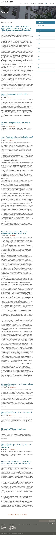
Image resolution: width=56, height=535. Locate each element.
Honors (2, 528)
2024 (39, 38)
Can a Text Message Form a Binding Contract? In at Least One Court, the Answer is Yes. (17, 138)
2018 (38, 54)
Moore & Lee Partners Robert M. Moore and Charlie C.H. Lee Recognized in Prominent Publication (16, 446)
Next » (25, 514)
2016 (38, 59)
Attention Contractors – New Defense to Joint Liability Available (17, 385)
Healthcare (10, 529)
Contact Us (51, 3)
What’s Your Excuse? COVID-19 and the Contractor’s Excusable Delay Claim (14, 233)
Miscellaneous (12, 31)
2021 (38, 46)
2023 (39, 40)
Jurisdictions (3, 529)
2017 (38, 56)
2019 (39, 51)
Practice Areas (33, 3)
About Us (26, 3)
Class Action (11, 530)
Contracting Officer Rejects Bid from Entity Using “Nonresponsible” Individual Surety (16, 462)
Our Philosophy (3, 527)
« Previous (10, 514)
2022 (39, 43)
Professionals (40, 3)
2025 (39, 35)
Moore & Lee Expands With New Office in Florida (15, 123)
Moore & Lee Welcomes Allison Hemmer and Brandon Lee (16, 413)
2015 (38, 62)
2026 (39, 32)
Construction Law (11, 526)
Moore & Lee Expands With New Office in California (15, 95)
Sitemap (19, 533)
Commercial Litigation (12, 528)
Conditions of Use (14, 533)
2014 (38, 64)
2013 (38, 67)
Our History (3, 526)
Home (20, 3)
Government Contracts (12, 527)
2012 (38, 69)
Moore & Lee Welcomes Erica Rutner (13, 429)
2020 (39, 48)
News (46, 3)
